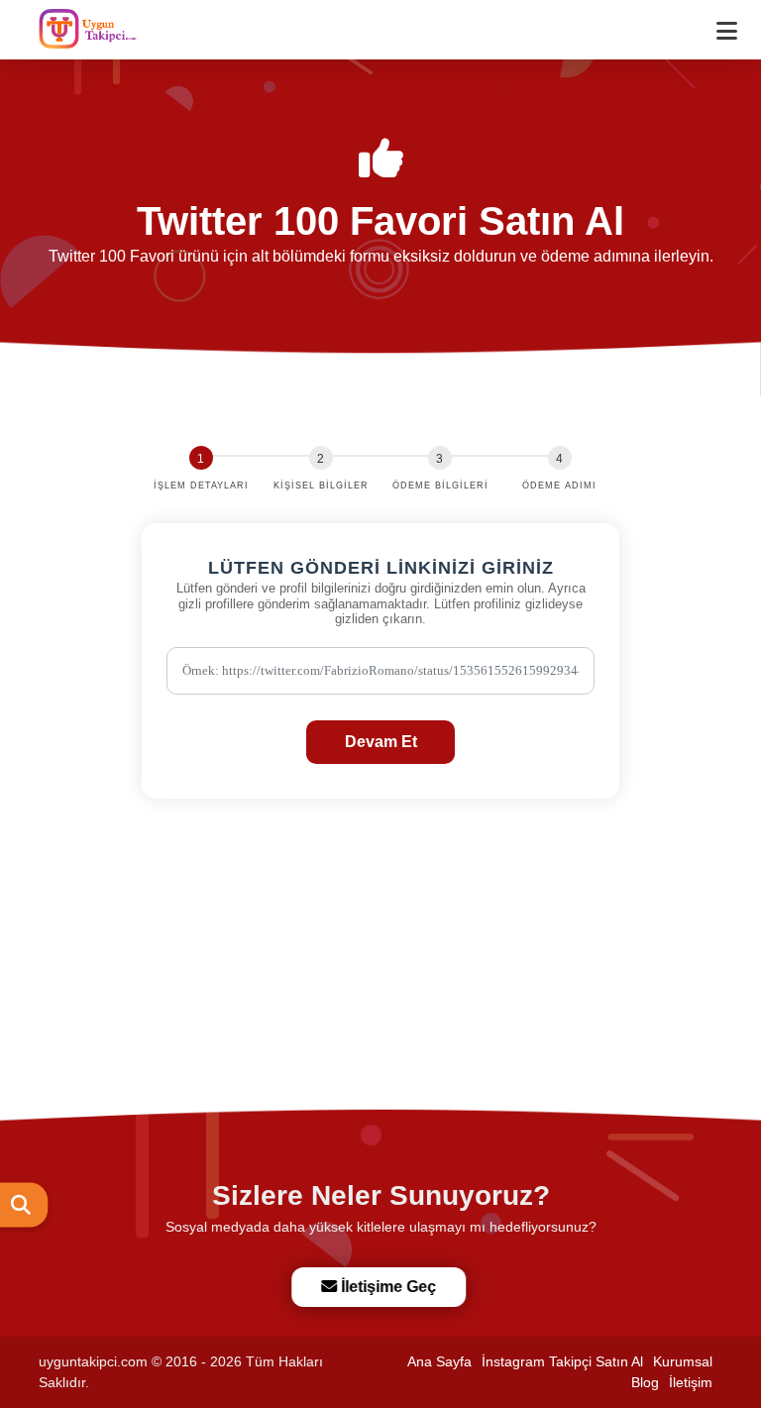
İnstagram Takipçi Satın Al (562, 1361)
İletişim (690, 1382)
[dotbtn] (735, 22)
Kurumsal (682, 1361)
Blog (645, 1382)
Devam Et (381, 741)
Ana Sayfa (439, 1361)
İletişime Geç (384, 1286)
